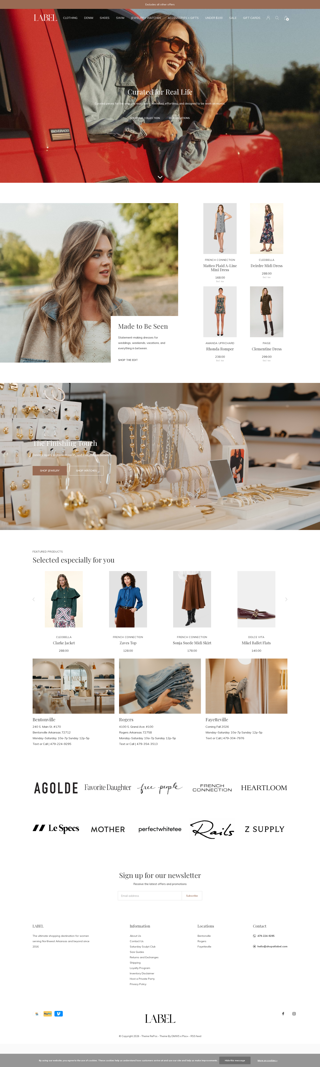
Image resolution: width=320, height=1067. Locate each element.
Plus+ (185, 1036)
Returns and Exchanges (144, 957)
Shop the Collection (145, 118)
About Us (135, 936)
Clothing (70, 18)
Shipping (135, 962)
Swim (120, 18)
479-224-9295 (265, 936)
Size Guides (137, 952)
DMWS (175, 1036)
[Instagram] (294, 1013)
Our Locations (179, 118)
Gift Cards (251, 18)
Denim (88, 18)
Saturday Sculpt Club (143, 946)
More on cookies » (267, 1060)
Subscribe (192, 895)
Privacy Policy (138, 984)
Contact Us (137, 941)
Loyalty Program (140, 968)
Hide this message (235, 1060)
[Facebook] (283, 1013)
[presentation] (34, 599)
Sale (232, 18)
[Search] (277, 18)
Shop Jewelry (49, 470)
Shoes (104, 18)
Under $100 (214, 18)
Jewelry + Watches (146, 18)
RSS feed (196, 1036)
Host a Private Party (142, 978)
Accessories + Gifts (183, 18)
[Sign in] (268, 18)
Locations (206, 925)
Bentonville (204, 936)
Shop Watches (86, 470)
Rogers (202, 941)
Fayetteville (204, 946)
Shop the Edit (128, 360)
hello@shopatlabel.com (272, 946)
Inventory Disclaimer (142, 973)
